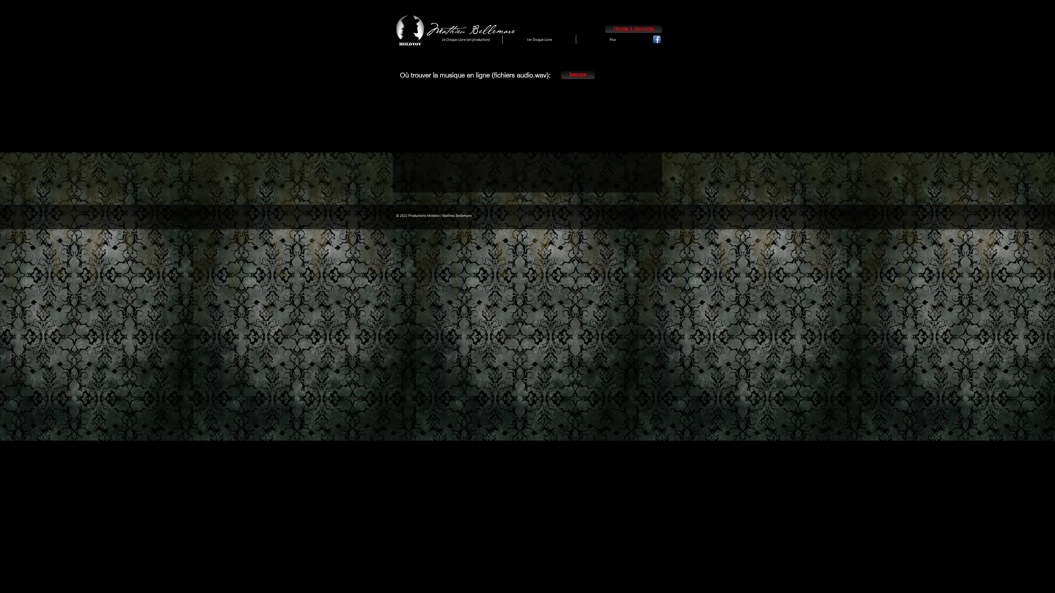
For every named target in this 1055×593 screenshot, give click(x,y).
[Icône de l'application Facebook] (657, 39)
